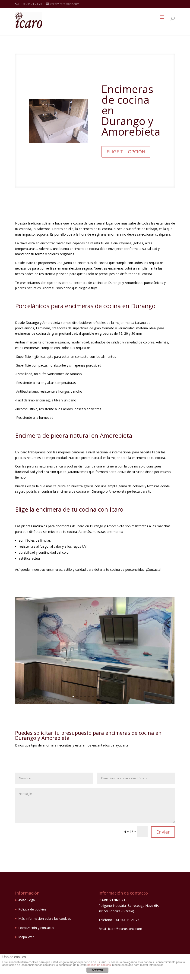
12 (116, 696)
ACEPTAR (97, 970)
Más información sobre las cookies (44, 918)
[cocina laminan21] (94, 703)
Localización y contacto (36, 927)
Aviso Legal (26, 900)
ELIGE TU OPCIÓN (126, 152)
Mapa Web (26, 937)
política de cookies (99, 965)
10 (109, 696)
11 (113, 696)
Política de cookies (32, 909)
